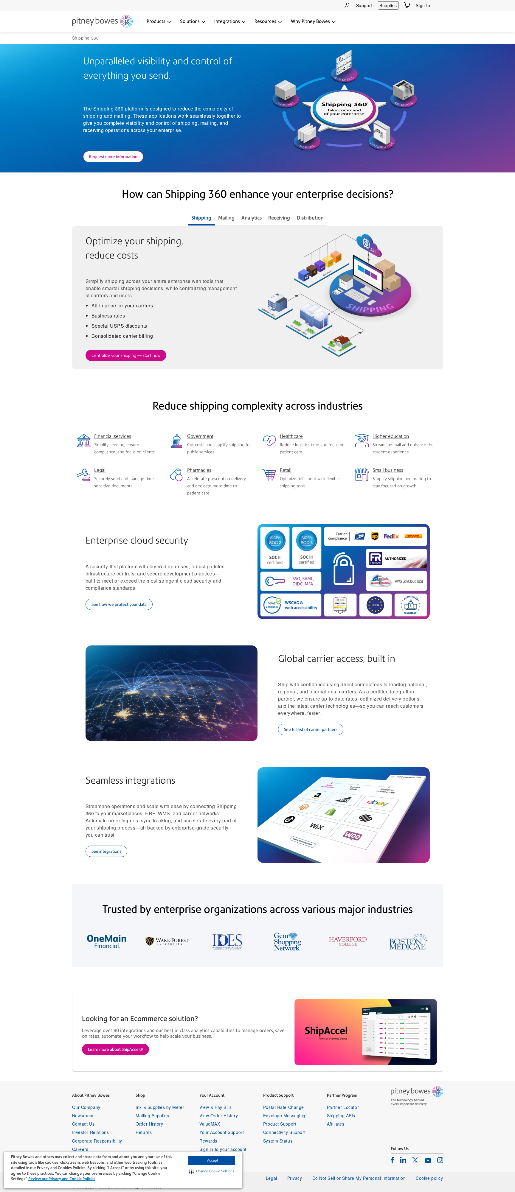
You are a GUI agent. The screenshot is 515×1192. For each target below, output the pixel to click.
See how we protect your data (119, 604)
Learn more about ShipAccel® (115, 1049)
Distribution (310, 218)
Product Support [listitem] (279, 1123)
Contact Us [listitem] (83, 1123)
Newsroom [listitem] (83, 1115)
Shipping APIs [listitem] (341, 1115)
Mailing (226, 218)
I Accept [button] (211, 1160)
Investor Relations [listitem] (90, 1132)
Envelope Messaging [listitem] (284, 1115)
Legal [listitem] (271, 1178)
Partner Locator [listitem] (343, 1107)
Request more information (113, 156)
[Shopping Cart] (407, 5)
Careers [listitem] (80, 1149)
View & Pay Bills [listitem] (215, 1107)
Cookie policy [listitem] (429, 1178)
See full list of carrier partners (310, 729)
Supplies (388, 5)
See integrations (106, 851)
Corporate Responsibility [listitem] (97, 1140)
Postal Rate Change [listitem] (283, 1107)
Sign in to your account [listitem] (222, 1149)
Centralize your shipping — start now (125, 355)
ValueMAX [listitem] (209, 1123)
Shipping (201, 218)
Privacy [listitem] (294, 1178)
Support (364, 5)
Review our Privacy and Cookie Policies (61, 1179)
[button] (211, 1171)
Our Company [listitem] (86, 1107)
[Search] (346, 5)
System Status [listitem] (277, 1140)
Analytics (251, 218)
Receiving (279, 218)
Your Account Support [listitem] (221, 1132)
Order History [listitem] (149, 1123)
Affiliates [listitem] (336, 1123)
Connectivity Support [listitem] (284, 1132)
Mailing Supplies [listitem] (152, 1115)
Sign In (423, 5)
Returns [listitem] (144, 1132)
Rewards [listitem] (208, 1140)
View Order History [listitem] (218, 1115)
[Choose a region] (439, 5)
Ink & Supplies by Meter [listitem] (160, 1107)
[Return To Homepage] (102, 21)
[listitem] (392, 1160)
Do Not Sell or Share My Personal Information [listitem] (359, 1178)
